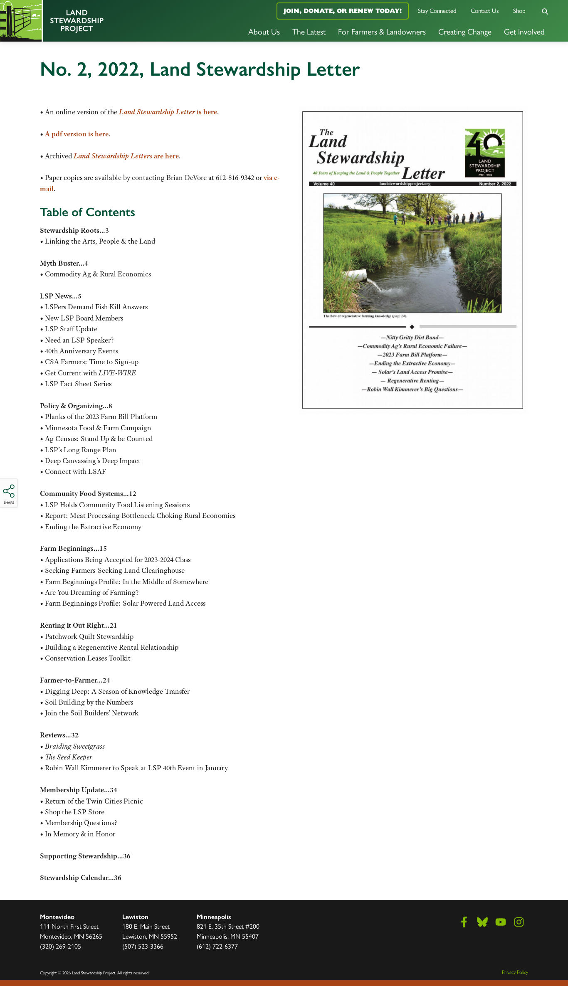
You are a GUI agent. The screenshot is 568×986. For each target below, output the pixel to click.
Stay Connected (437, 10)
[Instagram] (519, 922)
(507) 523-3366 (142, 946)
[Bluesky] (482, 922)
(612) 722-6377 (217, 946)
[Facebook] (464, 922)
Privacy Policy (515, 972)
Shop (519, 10)
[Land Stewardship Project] (94, 21)
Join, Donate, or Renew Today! (343, 11)
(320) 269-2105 (60, 946)
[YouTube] (500, 922)
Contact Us (485, 10)
